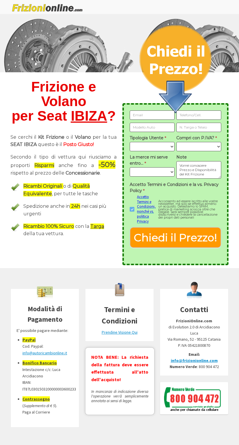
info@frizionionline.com (194, 360)
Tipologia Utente (148, 137)
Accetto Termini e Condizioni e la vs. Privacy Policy (174, 187)
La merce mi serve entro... (149, 160)
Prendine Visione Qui (120, 332)
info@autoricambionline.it (44, 353)
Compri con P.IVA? (196, 137)
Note (181, 157)
